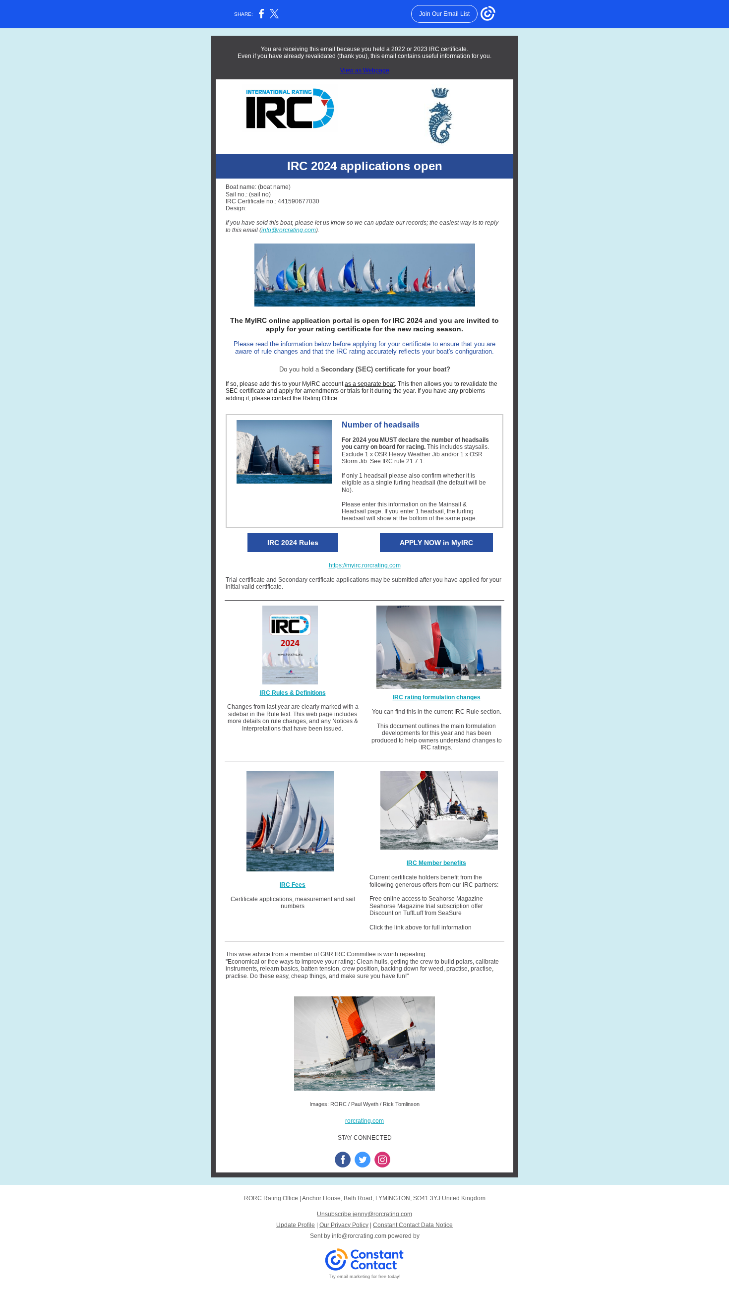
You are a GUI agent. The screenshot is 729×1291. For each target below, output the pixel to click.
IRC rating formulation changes (437, 697)
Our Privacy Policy (343, 1225)
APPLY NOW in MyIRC (436, 543)
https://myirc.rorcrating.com (365, 565)
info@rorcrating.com (288, 230)
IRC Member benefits (436, 863)
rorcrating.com (364, 1120)
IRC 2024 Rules (292, 543)
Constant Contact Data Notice (413, 1225)
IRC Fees (292, 884)
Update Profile (295, 1225)
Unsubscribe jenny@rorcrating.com (364, 1214)
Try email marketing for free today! (365, 1276)
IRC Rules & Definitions (293, 692)
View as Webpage (364, 70)
